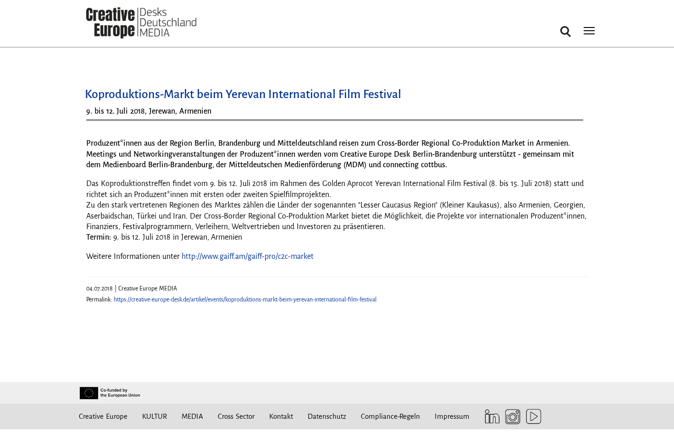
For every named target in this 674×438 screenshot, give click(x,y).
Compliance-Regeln (390, 416)
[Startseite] (141, 23)
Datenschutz (327, 416)
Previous (102, 123)
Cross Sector (236, 416)
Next (572, 123)
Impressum (452, 416)
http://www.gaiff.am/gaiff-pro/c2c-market (248, 256)
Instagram (510, 417)
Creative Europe (103, 416)
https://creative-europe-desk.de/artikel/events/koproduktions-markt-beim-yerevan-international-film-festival (245, 299)
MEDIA (192, 416)
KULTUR (154, 416)
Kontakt (281, 416)
